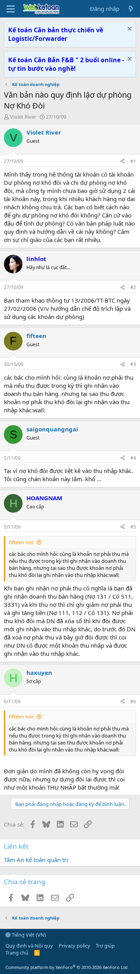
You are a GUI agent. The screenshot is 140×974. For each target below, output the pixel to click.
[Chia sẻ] (122, 161)
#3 (133, 364)
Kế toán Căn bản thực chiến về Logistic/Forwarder (55, 34)
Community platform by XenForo (67, 967)
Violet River (23, 116)
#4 (133, 458)
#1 (133, 161)
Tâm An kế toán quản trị (36, 860)
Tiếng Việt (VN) (28, 934)
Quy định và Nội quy (29, 945)
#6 (133, 701)
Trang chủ (16, 952)
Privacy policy (74, 945)
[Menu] (11, 9)
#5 (133, 527)
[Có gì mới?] (130, 9)
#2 (133, 287)
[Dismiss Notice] (128, 30)
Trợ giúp (105, 945)
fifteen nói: (21, 542)
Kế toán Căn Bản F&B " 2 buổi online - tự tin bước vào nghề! (66, 64)
